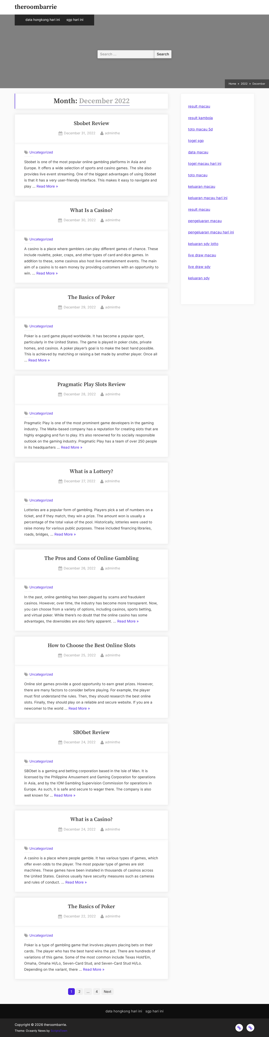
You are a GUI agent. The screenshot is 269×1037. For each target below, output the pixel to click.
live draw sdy (199, 267)
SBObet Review (91, 732)
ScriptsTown (59, 1030)
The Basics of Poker (91, 297)
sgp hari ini (74, 20)
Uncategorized (41, 152)
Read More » (47, 187)
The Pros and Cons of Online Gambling (91, 558)
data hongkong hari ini (42, 20)
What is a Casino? (91, 819)
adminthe (112, 133)
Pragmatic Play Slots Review (91, 384)
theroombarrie (36, 7)
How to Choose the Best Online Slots (91, 645)
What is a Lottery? (91, 471)
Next (107, 991)
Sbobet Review (91, 123)
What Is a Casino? (91, 210)
